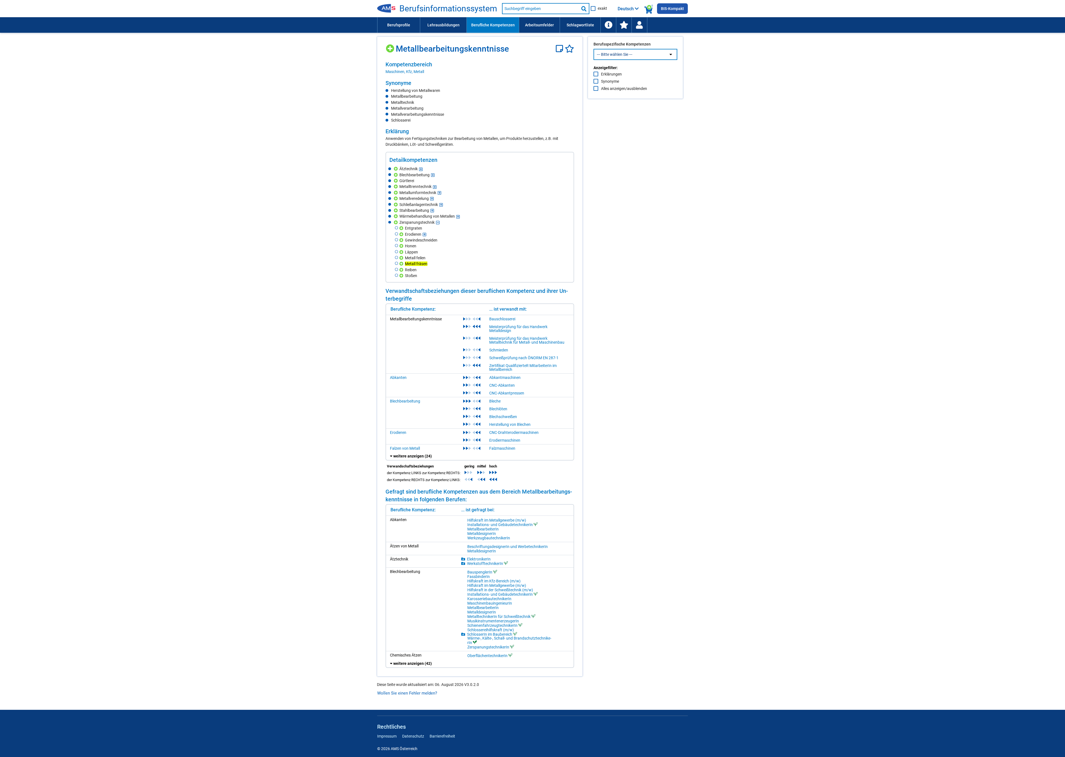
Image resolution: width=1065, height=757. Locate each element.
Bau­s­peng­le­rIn (479, 572)
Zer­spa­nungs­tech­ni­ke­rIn (488, 647)
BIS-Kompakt (672, 8)
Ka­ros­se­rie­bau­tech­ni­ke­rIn (489, 599)
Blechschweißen (503, 416)
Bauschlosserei (502, 319)
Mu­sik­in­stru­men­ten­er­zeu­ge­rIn (493, 621)
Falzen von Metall (405, 448)
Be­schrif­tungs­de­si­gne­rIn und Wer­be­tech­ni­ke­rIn (507, 547)
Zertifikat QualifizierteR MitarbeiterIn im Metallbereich (523, 367)
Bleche (495, 401)
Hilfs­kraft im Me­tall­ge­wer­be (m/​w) (496, 520)
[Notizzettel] (560, 49)
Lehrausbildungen (443, 25)
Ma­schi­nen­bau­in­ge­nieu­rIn (489, 603)
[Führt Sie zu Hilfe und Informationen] (608, 25)
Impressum (387, 736)
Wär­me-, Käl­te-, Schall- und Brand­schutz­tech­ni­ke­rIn (509, 640)
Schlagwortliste (580, 25)
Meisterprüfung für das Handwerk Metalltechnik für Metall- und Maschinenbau (526, 340)
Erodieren (398, 432)
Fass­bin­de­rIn (478, 577)
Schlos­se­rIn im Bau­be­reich (489, 634)
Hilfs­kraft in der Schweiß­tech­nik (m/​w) (500, 590)
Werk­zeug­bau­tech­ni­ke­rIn (488, 538)
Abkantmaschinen (505, 377)
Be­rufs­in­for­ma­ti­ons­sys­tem (448, 8)
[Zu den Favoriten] (624, 25)
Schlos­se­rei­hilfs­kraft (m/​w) (490, 630)
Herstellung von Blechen (510, 424)
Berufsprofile (398, 25)
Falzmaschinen (502, 448)
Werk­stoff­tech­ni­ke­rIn (485, 563)
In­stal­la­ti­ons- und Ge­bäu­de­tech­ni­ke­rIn (500, 524)
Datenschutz (413, 736)
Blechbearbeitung (405, 401)
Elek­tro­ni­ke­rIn (479, 559)
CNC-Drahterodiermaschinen (514, 432)
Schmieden (498, 350)
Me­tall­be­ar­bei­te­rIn (483, 529)
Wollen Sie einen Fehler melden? (407, 693)
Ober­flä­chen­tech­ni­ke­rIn (487, 655)
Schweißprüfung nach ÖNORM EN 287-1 (524, 358)
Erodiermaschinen (504, 440)
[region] (480, 68)
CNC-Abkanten (502, 385)
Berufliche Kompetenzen (493, 25)
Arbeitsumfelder (539, 25)
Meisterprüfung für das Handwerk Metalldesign (518, 329)
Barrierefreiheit (442, 736)
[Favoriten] (569, 49)
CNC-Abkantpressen (506, 393)
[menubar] (532, 25)
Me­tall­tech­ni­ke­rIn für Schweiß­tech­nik (499, 616)
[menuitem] (398, 25)
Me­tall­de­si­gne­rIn (481, 533)
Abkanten (398, 377)
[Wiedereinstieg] (639, 25)
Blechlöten (498, 409)
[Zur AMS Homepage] (388, 8)
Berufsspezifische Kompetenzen (622, 44)
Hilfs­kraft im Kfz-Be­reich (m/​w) (494, 581)
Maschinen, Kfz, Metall (405, 71)
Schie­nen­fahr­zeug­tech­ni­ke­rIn (492, 625)
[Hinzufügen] (391, 46)
